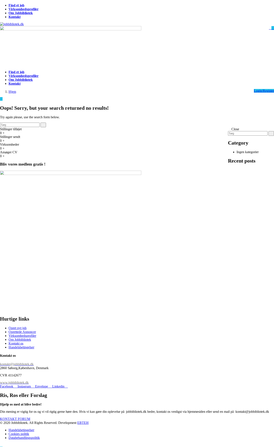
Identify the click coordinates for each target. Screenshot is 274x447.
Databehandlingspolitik (24, 438)
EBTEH (83, 423)
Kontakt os (16, 343)
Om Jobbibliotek (20, 339)
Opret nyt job (18, 328)
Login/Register (264, 91)
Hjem (12, 91)
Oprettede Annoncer (22, 332)
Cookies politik (19, 434)
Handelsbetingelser (21, 347)
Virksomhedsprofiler (22, 335)
